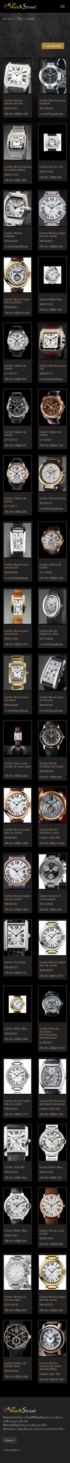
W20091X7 (46, 373)
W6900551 (11, 1033)
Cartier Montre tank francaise (16, 698)
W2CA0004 (11, 1371)
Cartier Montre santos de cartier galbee (17, 168)
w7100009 (45, 572)
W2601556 (11, 638)
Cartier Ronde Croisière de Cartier (51, 764)
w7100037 (10, 373)
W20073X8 (46, 171)
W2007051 (11, 108)
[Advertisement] (35, 29)
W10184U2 (11, 1304)
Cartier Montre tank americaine (16, 566)
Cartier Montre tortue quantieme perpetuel (52, 1102)
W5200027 (11, 967)
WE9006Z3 (11, 1109)
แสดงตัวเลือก (53, 46)
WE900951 (46, 241)
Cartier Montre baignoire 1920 (48, 632)
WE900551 (11, 904)
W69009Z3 (46, 970)
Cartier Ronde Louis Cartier (51, 1232)
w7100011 (10, 506)
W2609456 (46, 705)
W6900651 (11, 837)
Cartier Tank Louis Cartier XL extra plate (17, 764)
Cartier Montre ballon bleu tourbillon (17, 300)
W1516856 (46, 638)
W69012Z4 (46, 1172)
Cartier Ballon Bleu (50, 299)
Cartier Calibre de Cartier (15, 367)
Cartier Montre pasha (52, 498)
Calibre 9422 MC (49, 1109)
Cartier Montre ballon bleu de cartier (52, 234)
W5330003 (11, 1172)
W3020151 (46, 503)
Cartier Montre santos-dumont (13, 101)
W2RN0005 (46, 771)
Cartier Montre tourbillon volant (49, 831)
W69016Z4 (11, 1235)
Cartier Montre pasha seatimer (52, 101)
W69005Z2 (46, 1304)
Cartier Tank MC (14, 1167)
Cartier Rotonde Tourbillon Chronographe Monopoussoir (49, 1032)
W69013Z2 (46, 304)
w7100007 (45, 440)
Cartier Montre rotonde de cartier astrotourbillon (50, 1366)
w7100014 (10, 440)
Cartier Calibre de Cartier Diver (15, 1364)
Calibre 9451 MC (49, 1374)
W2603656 (11, 572)
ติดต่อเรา (9, 1440)
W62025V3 (11, 241)
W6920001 (11, 307)
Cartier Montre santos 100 (52, 367)
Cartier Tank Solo (15, 962)
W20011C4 (11, 174)
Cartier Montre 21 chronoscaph (50, 897)
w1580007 (45, 1042)
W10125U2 (46, 904)
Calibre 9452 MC (49, 837)
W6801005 (46, 1238)
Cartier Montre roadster (13, 234)
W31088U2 (46, 108)
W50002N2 (11, 705)
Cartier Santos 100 (51, 167)
